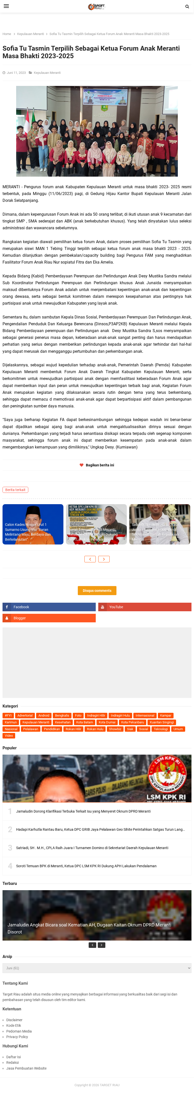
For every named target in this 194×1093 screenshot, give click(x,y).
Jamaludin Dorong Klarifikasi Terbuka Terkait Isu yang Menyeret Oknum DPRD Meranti (83, 811)
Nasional (11, 729)
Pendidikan (52, 729)
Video (9, 735)
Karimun (11, 722)
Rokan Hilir (73, 729)
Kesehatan (62, 722)
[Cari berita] (187, 6)
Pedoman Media (19, 1031)
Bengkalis (62, 715)
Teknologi (161, 729)
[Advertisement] (97, 662)
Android (43, 715)
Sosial (143, 729)
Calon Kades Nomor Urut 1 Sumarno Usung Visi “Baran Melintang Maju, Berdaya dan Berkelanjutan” (28, 532)
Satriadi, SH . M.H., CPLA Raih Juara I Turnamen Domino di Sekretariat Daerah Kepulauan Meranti (155, 532)
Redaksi (12, 1062)
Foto (78, 715)
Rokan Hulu (95, 729)
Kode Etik (13, 1025)
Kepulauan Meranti (47, 73)
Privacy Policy (17, 1037)
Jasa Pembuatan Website (26, 1068)
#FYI (8, 715)
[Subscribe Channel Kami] (144, 607)
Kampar (165, 715)
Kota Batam (84, 722)
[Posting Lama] (104, 559)
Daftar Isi (13, 1057)
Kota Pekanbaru (132, 722)
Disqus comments (97, 591)
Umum (178, 729)
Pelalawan (30, 729)
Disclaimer (14, 1020)
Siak (130, 729)
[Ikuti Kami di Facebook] (49, 607)
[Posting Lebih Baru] (90, 559)
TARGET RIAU (109, 1085)
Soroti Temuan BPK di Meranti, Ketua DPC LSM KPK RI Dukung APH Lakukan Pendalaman (93, 534)
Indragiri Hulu (120, 715)
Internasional (145, 715)
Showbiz (115, 729)
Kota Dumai (107, 722)
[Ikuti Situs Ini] (49, 618)
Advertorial (25, 715)
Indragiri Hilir (96, 715)
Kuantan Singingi (162, 722)
